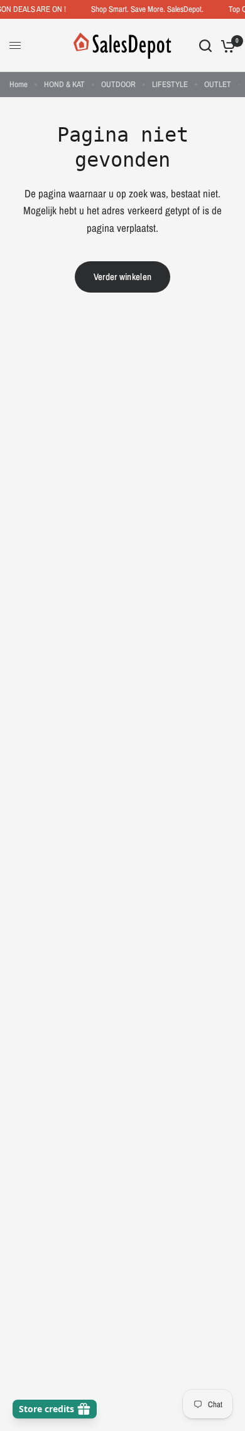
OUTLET (217, 84)
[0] (226, 45)
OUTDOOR (118, 84)
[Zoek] (205, 45)
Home (18, 84)
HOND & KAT (64, 84)
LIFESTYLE (170, 84)
